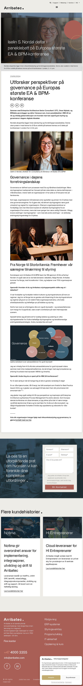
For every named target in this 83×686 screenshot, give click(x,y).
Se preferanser (70, 677)
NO (77, 3)
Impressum (68, 682)
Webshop (63, 3)
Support (55, 3)
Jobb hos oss (24, 679)
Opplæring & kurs (54, 644)
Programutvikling (53, 634)
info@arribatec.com (14, 658)
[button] (56, 7)
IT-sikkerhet (51, 639)
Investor (36, 679)
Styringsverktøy (53, 629)
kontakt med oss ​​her (23, 420)
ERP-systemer (52, 624)
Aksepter (51, 677)
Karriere (71, 3)
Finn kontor (10, 641)
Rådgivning (50, 619)
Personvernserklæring (57, 682)
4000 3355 (18, 652)
